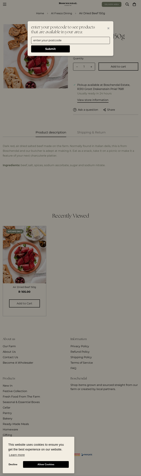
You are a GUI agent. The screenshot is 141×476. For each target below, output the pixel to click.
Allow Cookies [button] (45, 464)
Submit (50, 49)
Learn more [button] (17, 455)
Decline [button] (13, 464)
